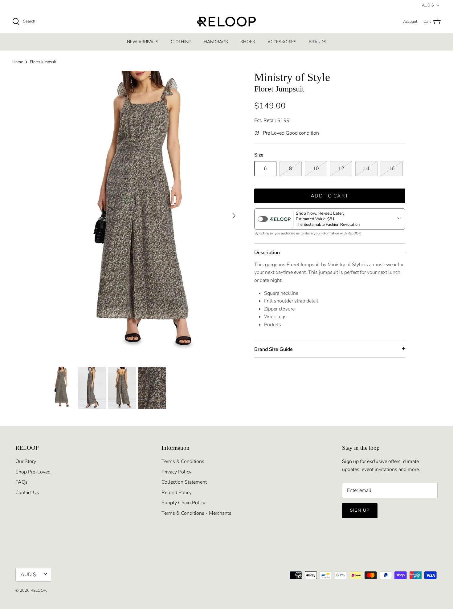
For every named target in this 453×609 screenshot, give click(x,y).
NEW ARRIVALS (142, 42)
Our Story (25, 461)
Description (267, 252)
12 (341, 168)
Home (17, 62)
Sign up (359, 510)
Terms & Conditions (182, 461)
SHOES (247, 42)
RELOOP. (39, 590)
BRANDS (317, 42)
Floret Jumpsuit (43, 62)
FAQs (21, 482)
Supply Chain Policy (183, 502)
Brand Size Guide (273, 349)
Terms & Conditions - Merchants (196, 513)
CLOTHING (181, 42)
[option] (144, 215)
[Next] (234, 215)
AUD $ (428, 5)
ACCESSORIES (281, 42)
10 (316, 168)
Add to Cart (330, 196)
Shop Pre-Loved (33, 472)
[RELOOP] (226, 21)
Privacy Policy (176, 472)
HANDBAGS (216, 42)
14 (366, 168)
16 (392, 168)
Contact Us (27, 492)
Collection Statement (184, 482)
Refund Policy (176, 492)
